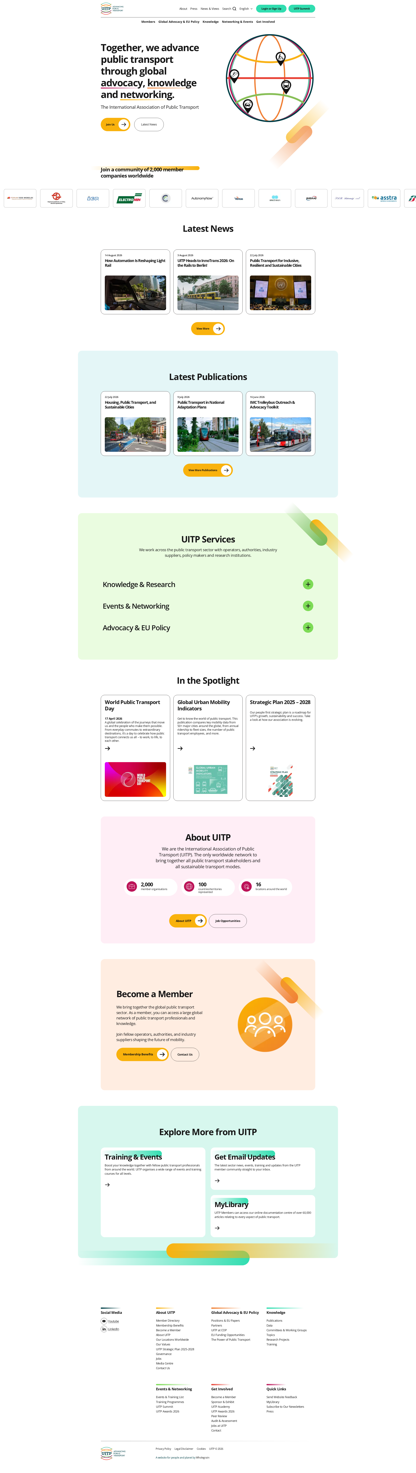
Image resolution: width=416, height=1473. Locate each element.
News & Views (210, 9)
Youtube (113, 1321)
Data (269, 1325)
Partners (216, 1325)
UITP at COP (219, 1330)
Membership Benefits (170, 1325)
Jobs (159, 1359)
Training (271, 1344)
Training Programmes (170, 1402)
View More (202, 328)
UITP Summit (302, 8)
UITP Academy (220, 1407)
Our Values (163, 1344)
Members (148, 22)
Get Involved (265, 22)
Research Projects (277, 1340)
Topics (270, 1335)
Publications (274, 1320)
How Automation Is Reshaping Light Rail (135, 263)
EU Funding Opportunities (228, 1335)
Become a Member (168, 1330)
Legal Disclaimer (184, 1448)
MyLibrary (272, 1402)
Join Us (110, 124)
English (244, 9)
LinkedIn (113, 1329)
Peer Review (219, 1416)
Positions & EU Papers (225, 1320)
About (183, 9)
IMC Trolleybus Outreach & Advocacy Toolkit (272, 405)
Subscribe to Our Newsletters (285, 1407)
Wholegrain (202, 1457)
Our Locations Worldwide (172, 1340)
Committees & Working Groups (286, 1330)
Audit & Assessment (224, 1421)
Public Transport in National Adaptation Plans (200, 405)
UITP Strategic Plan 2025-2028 (175, 1349)
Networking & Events (237, 22)
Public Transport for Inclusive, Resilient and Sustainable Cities (275, 263)
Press (193, 9)
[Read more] (135, 748)
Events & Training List (169, 1397)
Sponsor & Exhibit (222, 1402)
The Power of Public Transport (230, 1340)
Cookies (201, 1448)
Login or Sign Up (271, 8)
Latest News (149, 124)
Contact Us (163, 1368)
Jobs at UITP (219, 1426)
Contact (216, 1430)
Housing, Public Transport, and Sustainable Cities (130, 405)
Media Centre (164, 1363)
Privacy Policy (163, 1448)
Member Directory (167, 1320)
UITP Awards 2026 (167, 1411)
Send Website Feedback (281, 1397)
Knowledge (211, 22)
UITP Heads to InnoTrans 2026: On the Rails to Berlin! (205, 263)
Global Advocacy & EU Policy (178, 22)
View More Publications (202, 470)
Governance (164, 1354)
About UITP (163, 1335)
